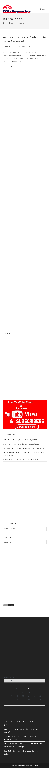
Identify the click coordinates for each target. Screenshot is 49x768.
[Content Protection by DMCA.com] (8, 605)
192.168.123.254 (20, 23)
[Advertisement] (25, 177)
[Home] (3, 23)
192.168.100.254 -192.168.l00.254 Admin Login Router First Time (24, 448)
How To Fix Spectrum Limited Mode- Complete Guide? (21, 459)
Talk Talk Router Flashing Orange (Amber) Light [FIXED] (21, 440)
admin (7, 47)
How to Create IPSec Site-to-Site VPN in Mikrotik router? (21, 444)
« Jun (24, 711)
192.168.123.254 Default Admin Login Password (24, 39)
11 (17, 692)
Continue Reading (12, 67)
